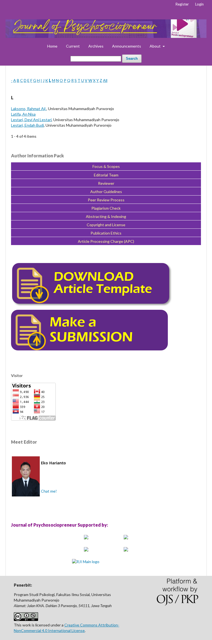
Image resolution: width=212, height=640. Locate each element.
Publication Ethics (106, 233)
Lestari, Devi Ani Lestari (31, 119)
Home (52, 46)
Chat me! (49, 491)
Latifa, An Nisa (23, 114)
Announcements (126, 46)
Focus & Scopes (106, 166)
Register (182, 4)
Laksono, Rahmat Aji (28, 108)
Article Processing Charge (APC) (106, 241)
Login (199, 4)
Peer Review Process (106, 199)
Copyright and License (106, 224)
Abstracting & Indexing (106, 216)
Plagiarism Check (106, 208)
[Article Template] (92, 305)
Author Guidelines (106, 191)
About (155, 46)
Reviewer (106, 183)
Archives (96, 46)
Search (132, 58)
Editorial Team (106, 175)
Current (73, 46)
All (105, 80)
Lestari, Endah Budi (27, 125)
